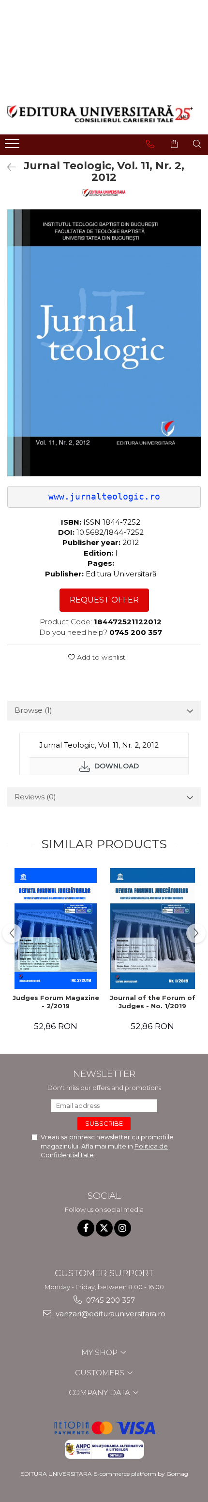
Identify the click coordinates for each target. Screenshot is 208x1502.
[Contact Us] (150, 144)
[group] (104, 342)
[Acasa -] (100, 113)
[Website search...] (197, 144)
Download (115, 766)
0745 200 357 (109, 1300)
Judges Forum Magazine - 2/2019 (56, 1002)
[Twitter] (104, 1228)
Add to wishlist (100, 657)
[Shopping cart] (174, 144)
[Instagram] (122, 1228)
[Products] (13, 146)
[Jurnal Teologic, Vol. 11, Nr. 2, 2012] (104, 342)
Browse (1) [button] (33, 710)
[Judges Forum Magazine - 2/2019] (55, 928)
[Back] (7, 167)
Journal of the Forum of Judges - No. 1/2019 (152, 1002)
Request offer (104, 599)
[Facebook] (85, 1228)
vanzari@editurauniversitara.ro (109, 1313)
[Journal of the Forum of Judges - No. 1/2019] (152, 928)
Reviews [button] (35, 796)
